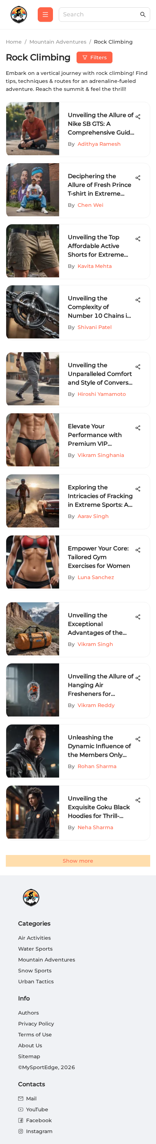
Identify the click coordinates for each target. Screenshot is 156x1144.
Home (14, 42)
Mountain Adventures (57, 42)
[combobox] (101, 14)
